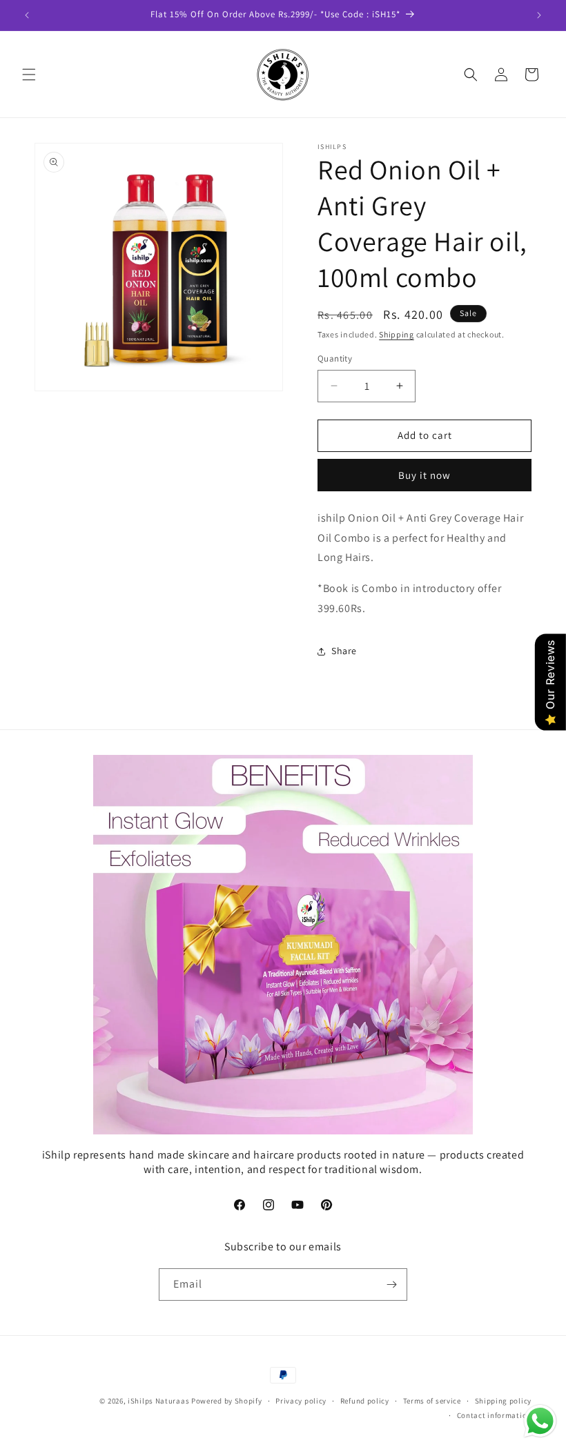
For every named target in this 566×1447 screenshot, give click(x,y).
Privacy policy (300, 1401)
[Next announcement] (539, 15)
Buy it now (424, 475)
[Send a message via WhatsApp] (540, 1421)
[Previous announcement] (27, 15)
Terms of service (432, 1401)
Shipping (396, 334)
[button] (29, 74)
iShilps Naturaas (158, 1401)
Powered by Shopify (226, 1401)
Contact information (494, 1415)
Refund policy (364, 1401)
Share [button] (344, 650)
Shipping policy (503, 1401)
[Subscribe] (391, 1284)
